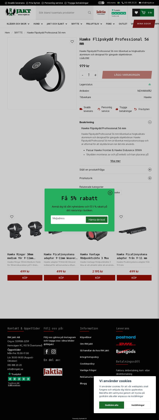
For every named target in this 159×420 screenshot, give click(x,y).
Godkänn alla (111, 405)
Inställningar (138, 405)
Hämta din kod (97, 219)
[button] (110, 193)
